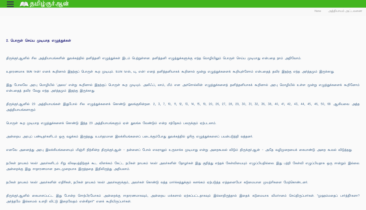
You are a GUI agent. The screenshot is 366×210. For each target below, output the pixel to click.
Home (318, 11)
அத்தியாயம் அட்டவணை (345, 11)
